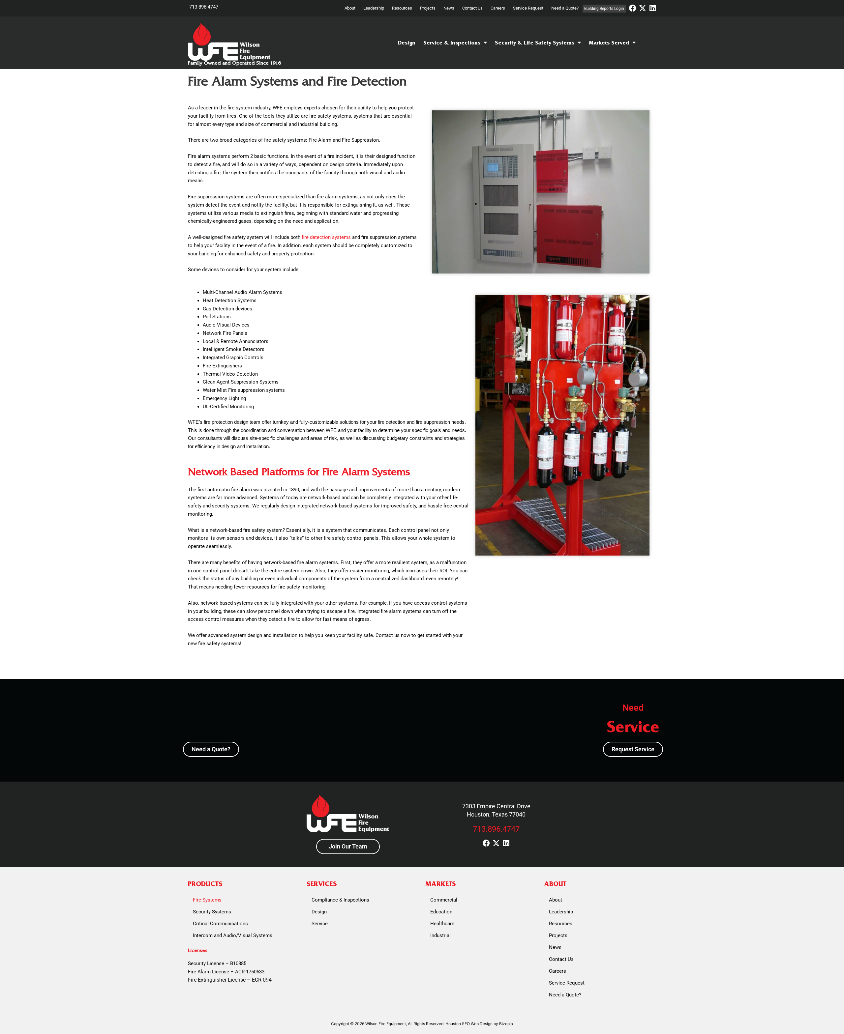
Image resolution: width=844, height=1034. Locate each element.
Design (406, 43)
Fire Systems (207, 900)
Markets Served (609, 43)
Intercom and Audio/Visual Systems (232, 935)
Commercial (443, 900)
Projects (428, 8)
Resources (402, 8)
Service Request (528, 8)
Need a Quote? (565, 8)
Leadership (373, 8)
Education (441, 912)
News (448, 8)
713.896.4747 (496, 829)
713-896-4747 (203, 7)
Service (320, 924)
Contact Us (472, 8)
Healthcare (442, 924)
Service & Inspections (451, 43)
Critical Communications (220, 924)
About (350, 8)
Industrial (440, 935)
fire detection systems (325, 237)
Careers (498, 8)
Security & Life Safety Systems (534, 43)
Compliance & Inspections (340, 900)
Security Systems (212, 912)
